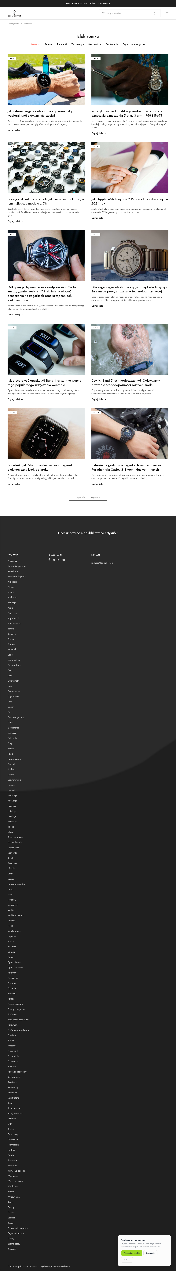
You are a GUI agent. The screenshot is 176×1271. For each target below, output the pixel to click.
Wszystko (35, 44)
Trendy (11, 1155)
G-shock (11, 764)
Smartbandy (13, 1087)
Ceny (10, 675)
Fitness (11, 748)
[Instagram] (58, 560)
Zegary (11, 1238)
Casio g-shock (14, 665)
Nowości (12, 946)
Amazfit (11, 592)
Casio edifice (14, 660)
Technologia (77, 44)
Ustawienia (12, 1165)
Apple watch (13, 618)
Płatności (12, 983)
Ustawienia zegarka (16, 1170)
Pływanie (12, 988)
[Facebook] (50, 560)
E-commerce (13, 727)
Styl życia (12, 1118)
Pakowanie (13, 972)
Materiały (12, 899)
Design (11, 706)
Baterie (11, 628)
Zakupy (11, 1207)
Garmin (11, 774)
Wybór (11, 1191)
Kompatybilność (15, 842)
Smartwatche (94, 44)
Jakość (10, 832)
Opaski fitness (14, 962)
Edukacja (12, 733)
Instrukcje (12, 816)
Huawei (11, 790)
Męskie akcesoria (16, 915)
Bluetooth (12, 649)
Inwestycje (12, 821)
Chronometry (13, 680)
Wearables (13, 1176)
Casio (10, 654)
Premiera (12, 1035)
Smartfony (12, 1092)
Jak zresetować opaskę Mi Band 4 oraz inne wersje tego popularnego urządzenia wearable (44, 382)
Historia (11, 785)
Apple (10, 607)
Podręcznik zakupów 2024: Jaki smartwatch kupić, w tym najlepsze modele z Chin (46, 201)
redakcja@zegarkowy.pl (102, 562)
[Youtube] (63, 560)
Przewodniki (13, 1056)
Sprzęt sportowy (15, 1113)
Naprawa (12, 936)
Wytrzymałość (14, 1196)
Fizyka (10, 753)
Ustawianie (12, 1160)
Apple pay (12, 613)
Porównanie (112, 44)
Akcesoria (12, 561)
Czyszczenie (13, 696)
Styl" (10, 1123)
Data (10, 701)
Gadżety (11, 769)
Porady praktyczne (16, 1009)
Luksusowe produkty (17, 884)
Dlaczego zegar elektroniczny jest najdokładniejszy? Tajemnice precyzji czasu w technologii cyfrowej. (129, 289)
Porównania (13, 1014)
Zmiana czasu (14, 1243)
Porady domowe (15, 1004)
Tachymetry (13, 1139)
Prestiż (11, 1040)
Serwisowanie (14, 1077)
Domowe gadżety (16, 717)
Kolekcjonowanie (15, 837)
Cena (10, 670)
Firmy (10, 743)
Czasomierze (14, 691)
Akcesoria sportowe (17, 566)
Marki (10, 894)
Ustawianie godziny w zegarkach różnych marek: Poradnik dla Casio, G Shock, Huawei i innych (126, 467)
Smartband (12, 1082)
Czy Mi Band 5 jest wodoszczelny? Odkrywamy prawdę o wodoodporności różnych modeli (125, 382)
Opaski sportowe (15, 967)
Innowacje (12, 800)
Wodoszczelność (16, 1181)
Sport (10, 1103)
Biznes (11, 639)
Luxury (10, 889)
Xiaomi (10, 1202)
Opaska (11, 951)
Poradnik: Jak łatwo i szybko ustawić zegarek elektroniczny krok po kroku (40, 467)
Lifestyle (11, 868)
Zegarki (49, 44)
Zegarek (11, 1217)
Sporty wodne (14, 1108)
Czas (10, 686)
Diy (9, 712)
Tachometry (13, 1134)
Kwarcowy (12, 863)
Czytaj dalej (14, 130)
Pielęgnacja (13, 978)
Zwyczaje (12, 1249)
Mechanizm (13, 905)
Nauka (11, 941)
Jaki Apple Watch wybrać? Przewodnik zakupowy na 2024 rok (129, 201)
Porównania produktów (18, 1019)
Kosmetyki (12, 852)
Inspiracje (12, 806)
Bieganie (12, 634)
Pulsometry (13, 1061)
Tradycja (11, 1150)
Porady (11, 998)
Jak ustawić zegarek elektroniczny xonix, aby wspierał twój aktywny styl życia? (40, 113)
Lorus (10, 873)
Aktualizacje (13, 571)
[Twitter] (54, 560)
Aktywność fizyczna (17, 576)
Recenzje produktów (17, 1071)
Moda (10, 925)
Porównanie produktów (18, 1030)
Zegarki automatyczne (134, 44)
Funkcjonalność (14, 759)
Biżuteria (11, 644)
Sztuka (11, 1129)
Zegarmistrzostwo (16, 1233)
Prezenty (12, 1045)
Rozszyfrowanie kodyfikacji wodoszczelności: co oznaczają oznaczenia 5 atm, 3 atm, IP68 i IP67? (126, 113)
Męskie (11, 910)
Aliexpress (12, 581)
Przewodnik (13, 1050)
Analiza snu (13, 597)
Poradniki (62, 44)
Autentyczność (14, 623)
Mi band (11, 920)
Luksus (11, 878)
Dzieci (10, 722)
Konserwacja (13, 847)
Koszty (11, 858)
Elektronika (12, 738)
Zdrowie (11, 1212)
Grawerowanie (14, 779)
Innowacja (12, 795)
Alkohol (11, 587)
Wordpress (13, 1186)
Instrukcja (12, 811)
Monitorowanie (14, 931)
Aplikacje (12, 602)
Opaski (11, 957)
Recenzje (12, 1066)
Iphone (11, 826)
